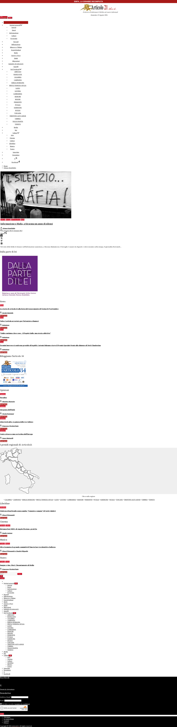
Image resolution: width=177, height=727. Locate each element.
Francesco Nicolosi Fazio (10, 426)
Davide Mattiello (7, 313)
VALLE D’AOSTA (18, 121)
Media (16, 127)
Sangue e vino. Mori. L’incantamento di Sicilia (17, 565)
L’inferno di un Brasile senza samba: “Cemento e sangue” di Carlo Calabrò (28, 511)
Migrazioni (16, 61)
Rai (16, 130)
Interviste (16, 152)
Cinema (12, 138)
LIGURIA (18, 91)
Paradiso (3, 398)
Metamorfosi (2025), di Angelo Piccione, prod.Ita (18, 529)
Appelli (15, 67)
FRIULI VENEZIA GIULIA (17, 85)
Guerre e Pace (16, 56)
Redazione (5, 325)
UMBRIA (18, 119)
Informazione (13, 33)
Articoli (2, 220)
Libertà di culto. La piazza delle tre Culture (16, 422)
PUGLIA (17, 105)
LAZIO (18, 88)
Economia (14, 39)
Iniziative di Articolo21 (15, 64)
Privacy (6, 723)
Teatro (12, 149)
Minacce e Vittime (16, 47)
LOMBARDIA (17, 94)
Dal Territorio (15, 69)
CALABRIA (17, 77)
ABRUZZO (17, 72)
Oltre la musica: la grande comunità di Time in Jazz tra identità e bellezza (27, 547)
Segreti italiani (16, 50)
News (2, 305)
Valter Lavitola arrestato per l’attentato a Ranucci (19, 321)
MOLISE (17, 99)
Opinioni (3, 394)
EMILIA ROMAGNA (17, 83)
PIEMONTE (18, 102)
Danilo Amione (7, 533)
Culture (13, 36)
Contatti (6, 721)
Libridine (12, 144)
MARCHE (18, 97)
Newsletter (15, 155)
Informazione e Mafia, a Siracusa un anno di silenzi (26, 223)
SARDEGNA (18, 108)
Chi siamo (7, 717)
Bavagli (15, 42)
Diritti (16, 58)
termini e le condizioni (22, 704)
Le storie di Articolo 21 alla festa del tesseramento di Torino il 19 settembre (29, 309)
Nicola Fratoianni (8, 414)
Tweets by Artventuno (7, 689)
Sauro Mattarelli (7, 438)
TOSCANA (17, 113)
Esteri (14, 30)
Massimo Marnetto (8, 402)
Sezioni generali (15, 25)
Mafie (16, 53)
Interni (14, 27)
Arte (12, 135)
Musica (12, 146)
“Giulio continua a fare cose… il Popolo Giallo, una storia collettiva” (25, 333)
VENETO (18, 124)
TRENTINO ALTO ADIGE (18, 116)
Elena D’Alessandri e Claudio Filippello (15, 551)
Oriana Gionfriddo (9, 228)
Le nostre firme (9, 719)
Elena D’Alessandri (8, 515)
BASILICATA (18, 74)
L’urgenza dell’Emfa (7, 410)
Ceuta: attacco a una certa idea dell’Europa (16, 434)
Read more (3, 316)
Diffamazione (15, 45)
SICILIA (17, 110)
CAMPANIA (18, 80)
